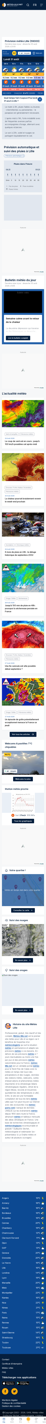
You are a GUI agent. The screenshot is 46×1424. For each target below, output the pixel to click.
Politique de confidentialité (14, 1403)
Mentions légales (10, 1400)
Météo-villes (7, 1368)
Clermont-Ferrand (10, 1238)
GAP (4, 1248)
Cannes (5, 1223)
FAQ (4, 1372)
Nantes (5, 1297)
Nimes (5, 1307)
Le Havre (6, 1263)
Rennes (5, 1322)
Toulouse (6, 1347)
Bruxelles (6, 1218)
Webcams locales (23, 779)
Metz (4, 1287)
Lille (4, 1268)
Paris (4, 1312)
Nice (4, 1302)
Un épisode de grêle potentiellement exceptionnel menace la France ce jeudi (22, 722)
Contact (5, 1359)
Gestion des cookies (11, 1406)
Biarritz (5, 1208)
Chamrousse (8, 1233)
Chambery (7, 1228)
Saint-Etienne (8, 1332)
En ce (6, 53)
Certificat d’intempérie (12, 1363)
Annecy (5, 1203)
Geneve (5, 1253)
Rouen (5, 1327)
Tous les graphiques (23, 821)
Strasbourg (7, 1337)
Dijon (4, 1243)
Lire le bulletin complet (18, 338)
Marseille (6, 1283)
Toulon (5, 1342)
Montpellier (7, 1292)
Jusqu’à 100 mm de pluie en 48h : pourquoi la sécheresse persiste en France (21, 608)
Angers (5, 1198)
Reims (4, 1317)
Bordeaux (6, 1213)
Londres (6, 1273)
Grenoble (6, 1258)
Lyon (4, 1278)
